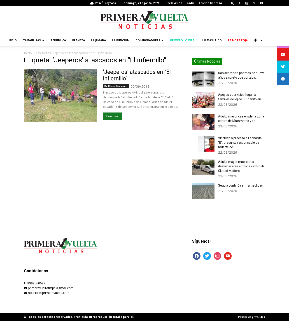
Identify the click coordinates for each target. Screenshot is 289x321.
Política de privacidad (251, 317)
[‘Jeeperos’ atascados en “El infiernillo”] (60, 95)
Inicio (12, 40)
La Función (120, 40)
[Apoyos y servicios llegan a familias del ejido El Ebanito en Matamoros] (203, 100)
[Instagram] (246, 3)
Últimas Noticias (207, 61)
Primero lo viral (183, 40)
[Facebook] (239, 3)
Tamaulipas (32, 40)
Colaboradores (148, 40)
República (58, 40)
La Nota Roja (238, 40)
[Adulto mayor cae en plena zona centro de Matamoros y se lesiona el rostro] (203, 122)
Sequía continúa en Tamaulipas (240, 185)
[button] (232, 3)
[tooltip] (283, 54)
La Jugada (98, 40)
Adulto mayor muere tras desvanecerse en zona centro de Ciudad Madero (241, 166)
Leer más (112, 116)
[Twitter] (254, 3)
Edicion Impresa (210, 3)
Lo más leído (212, 40)
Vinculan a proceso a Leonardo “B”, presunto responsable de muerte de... (240, 142)
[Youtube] (261, 3)
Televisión (174, 3)
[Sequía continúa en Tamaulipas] (203, 191)
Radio (190, 3)
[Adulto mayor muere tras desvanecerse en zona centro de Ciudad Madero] (203, 167)
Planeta (78, 40)
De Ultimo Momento (115, 86)
